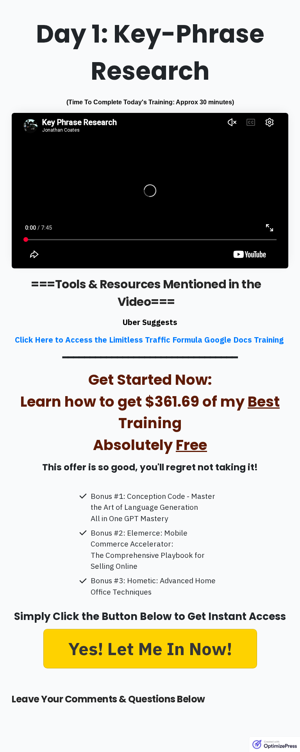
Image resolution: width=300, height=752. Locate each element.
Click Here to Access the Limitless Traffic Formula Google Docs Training (150, 339)
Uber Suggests (150, 322)
